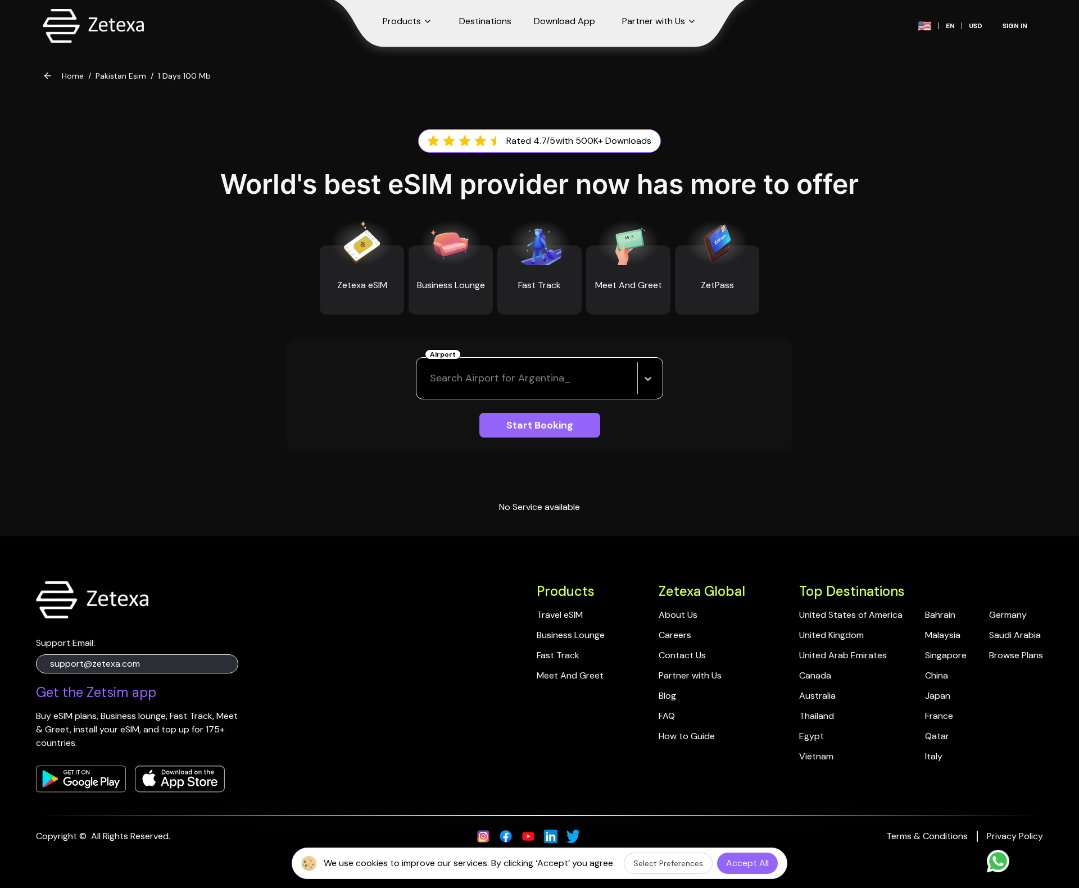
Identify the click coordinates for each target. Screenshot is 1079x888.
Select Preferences (668, 863)
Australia (817, 696)
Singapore (946, 655)
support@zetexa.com (95, 664)
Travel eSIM (560, 615)
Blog (667, 696)
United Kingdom (831, 635)
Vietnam (816, 756)
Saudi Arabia (1015, 635)
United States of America (851, 615)
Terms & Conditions (927, 836)
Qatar (937, 736)
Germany (1008, 615)
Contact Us (682, 655)
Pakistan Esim (121, 76)
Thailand (816, 716)
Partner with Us (690, 675)
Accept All (747, 863)
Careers (675, 635)
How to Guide (687, 736)
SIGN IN (1015, 25)
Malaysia (942, 635)
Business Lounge (571, 635)
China (936, 675)
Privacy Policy (1015, 836)
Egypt (811, 736)
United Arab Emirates (843, 655)
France (939, 716)
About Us (678, 615)
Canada (815, 675)
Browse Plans (1016, 655)
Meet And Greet (570, 675)
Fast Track (558, 655)
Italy (933, 756)
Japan (937, 696)
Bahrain (940, 615)
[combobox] (431, 378)
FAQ (667, 716)
